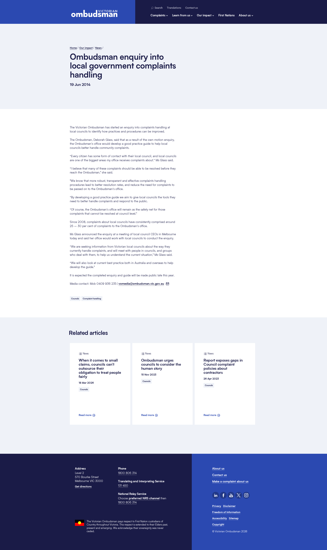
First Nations (226, 15)
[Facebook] (223, 495)
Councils (75, 298)
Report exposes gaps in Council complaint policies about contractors (223, 363)
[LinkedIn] (215, 495)
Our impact (204, 15)
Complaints (158, 15)
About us (245, 15)
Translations (174, 7)
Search (158, 7)
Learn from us (181, 15)
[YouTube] (231, 495)
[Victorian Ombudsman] (94, 13)
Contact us (191, 7)
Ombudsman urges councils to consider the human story (161, 361)
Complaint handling (92, 298)
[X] (238, 495)
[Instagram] (246, 495)
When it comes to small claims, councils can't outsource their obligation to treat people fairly (100, 365)
